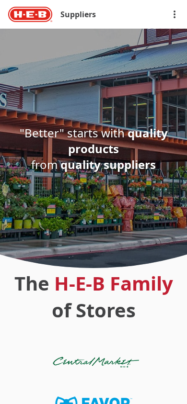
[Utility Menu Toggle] (174, 14)
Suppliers (78, 14)
